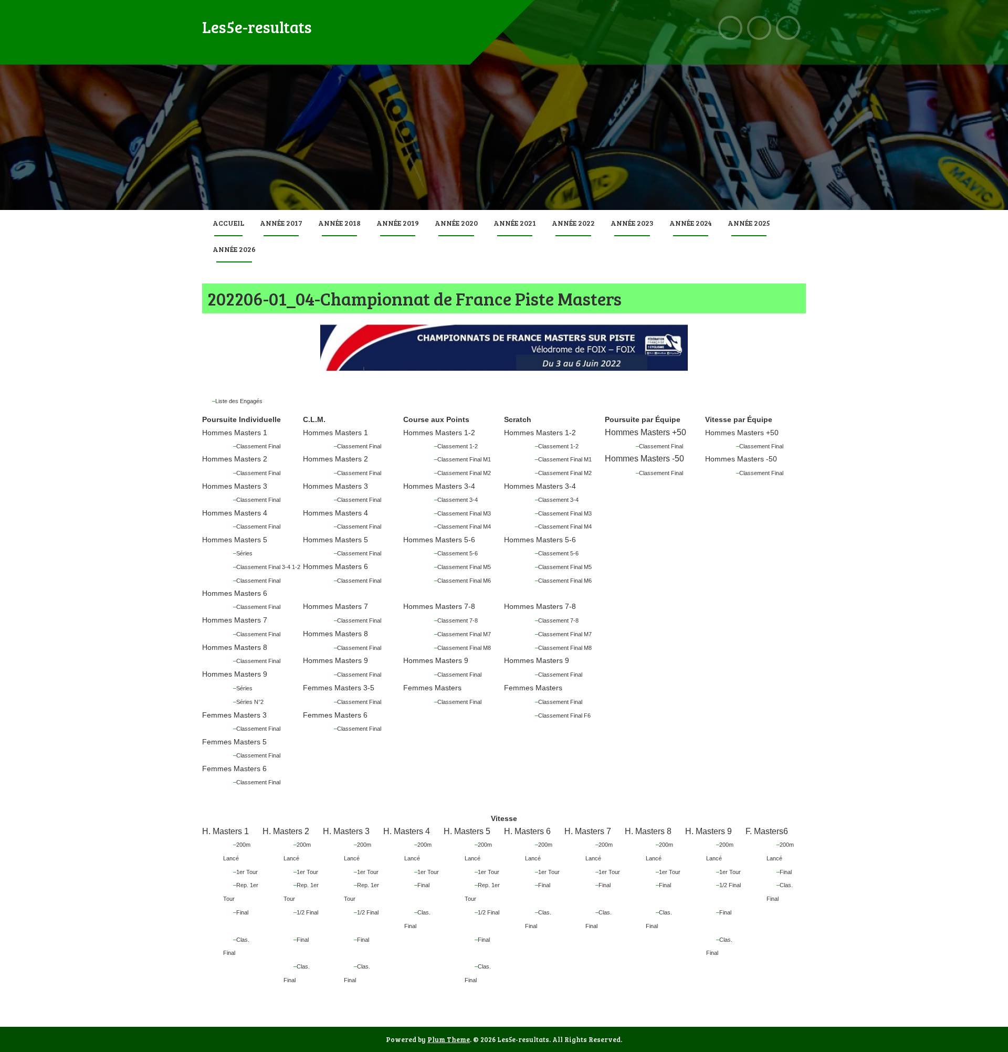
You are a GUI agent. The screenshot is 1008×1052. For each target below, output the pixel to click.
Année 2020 (456, 223)
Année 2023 (632, 223)
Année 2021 (515, 223)
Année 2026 (234, 249)
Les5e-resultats (257, 26)
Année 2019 (397, 223)
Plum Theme (448, 1039)
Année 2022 (573, 223)
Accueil (228, 223)
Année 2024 (690, 223)
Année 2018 (339, 223)
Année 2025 (749, 223)
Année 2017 (281, 223)
